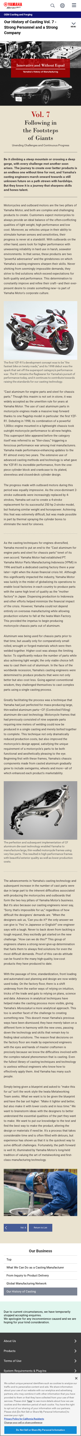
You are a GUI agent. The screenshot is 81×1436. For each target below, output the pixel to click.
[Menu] (74, 4)
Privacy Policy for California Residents (24, 1418)
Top (8, 1259)
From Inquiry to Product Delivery (27, 1275)
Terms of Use (12, 1361)
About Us (10, 1341)
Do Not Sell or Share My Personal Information (40, 1430)
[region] (40, 1404)
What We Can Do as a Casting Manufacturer (35, 1267)
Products (10, 1351)
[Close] (76, 1378)
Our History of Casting (21, 1291)
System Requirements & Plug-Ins (25, 1371)
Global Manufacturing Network (26, 1283)
